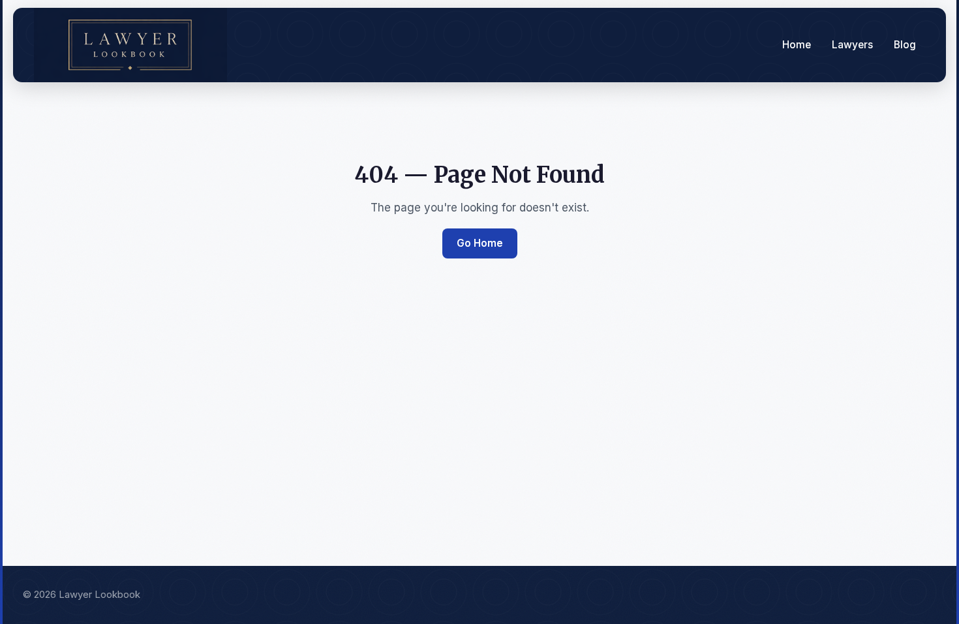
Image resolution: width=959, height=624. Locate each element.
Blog (905, 45)
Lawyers (852, 45)
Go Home (480, 243)
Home (796, 45)
